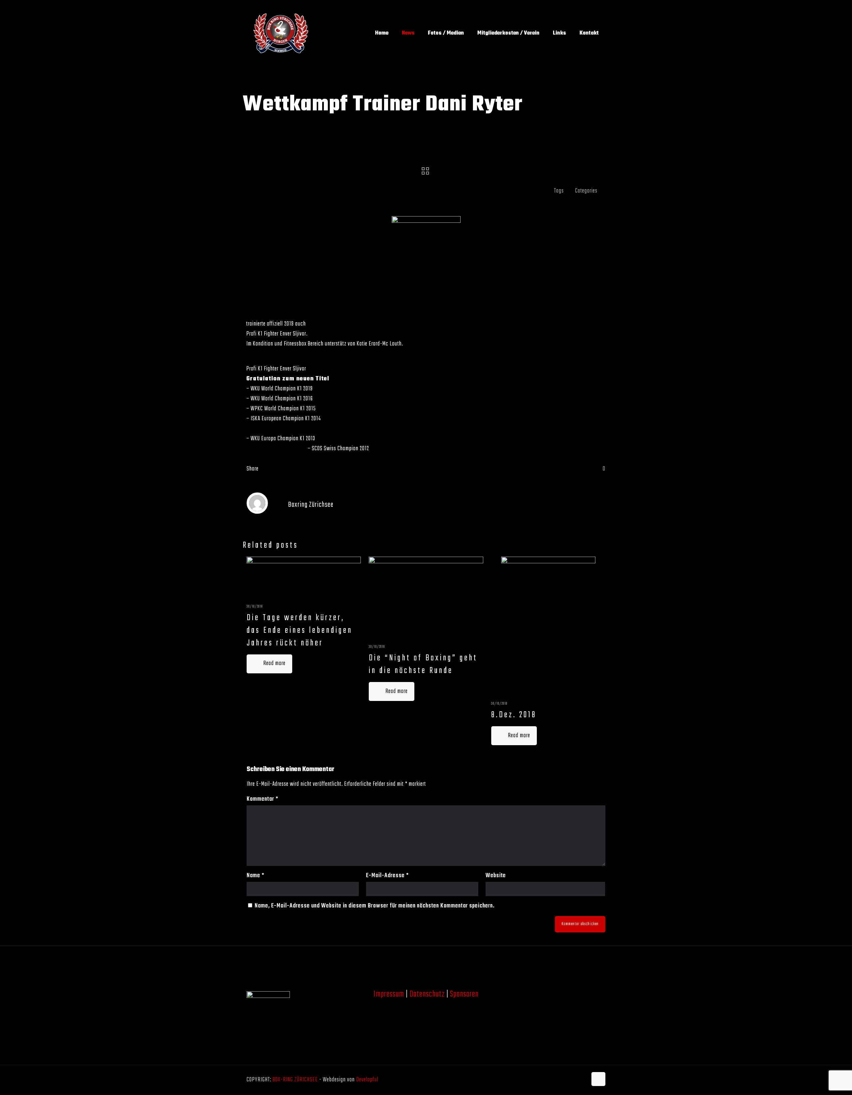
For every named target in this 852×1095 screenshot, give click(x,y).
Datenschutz (427, 994)
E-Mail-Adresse (387, 876)
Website (496, 876)
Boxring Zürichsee (310, 504)
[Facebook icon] (575, 1080)
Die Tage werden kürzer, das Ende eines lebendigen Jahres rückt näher (299, 630)
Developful (367, 1080)
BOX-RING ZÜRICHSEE (295, 1080)
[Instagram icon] (582, 1080)
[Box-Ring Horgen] (280, 33)
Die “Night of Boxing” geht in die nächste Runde (423, 664)
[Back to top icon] (598, 1079)
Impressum (388, 994)
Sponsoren (464, 994)
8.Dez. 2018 (513, 715)
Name (255, 876)
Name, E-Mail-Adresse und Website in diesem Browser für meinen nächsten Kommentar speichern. (375, 906)
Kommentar (262, 799)
